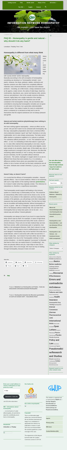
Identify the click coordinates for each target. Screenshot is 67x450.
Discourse (58, 273)
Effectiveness (55, 276)
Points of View (42, 2)
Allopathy (59, 257)
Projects (58, 346)
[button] (45, 7)
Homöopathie (57, 304)
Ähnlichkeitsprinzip (53, 364)
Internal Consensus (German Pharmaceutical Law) (55, 312)
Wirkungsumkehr (53, 363)
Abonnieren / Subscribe (11, 396)
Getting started (12, 2)
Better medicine (55, 264)
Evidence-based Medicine (55, 290)
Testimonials (52, 361)
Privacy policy (50, 422)
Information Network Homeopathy (33, 22)
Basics (57, 261)
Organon (58, 330)
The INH (20, 7)
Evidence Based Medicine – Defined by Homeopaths (55, 194)
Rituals (51, 359)
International (55, 321)
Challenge (51, 266)
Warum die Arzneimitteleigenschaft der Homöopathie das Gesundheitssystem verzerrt (55, 212)
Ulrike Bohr (6, 427)
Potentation (56, 343)
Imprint (48, 418)
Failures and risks (56, 292)
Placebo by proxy (54, 337)
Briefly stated (30, 2)
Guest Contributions (53, 294)
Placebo (58, 335)
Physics (57, 332)
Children (57, 266)
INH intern (49, 427)
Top (63, 446)
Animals (51, 258)
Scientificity (56, 359)
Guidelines (51, 297)
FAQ (21, 2)
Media (51, 323)
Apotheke (56, 258)
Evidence (56, 287)
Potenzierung (52, 346)
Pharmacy (52, 332)
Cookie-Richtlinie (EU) (52, 431)
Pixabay (14, 427)
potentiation (40, 182)
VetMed (57, 361)
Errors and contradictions (56, 283)
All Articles (53, 2)
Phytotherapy (52, 335)
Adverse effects (52, 257)
